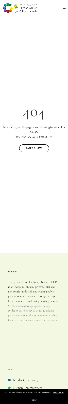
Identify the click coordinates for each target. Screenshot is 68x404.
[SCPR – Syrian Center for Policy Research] (19, 7)
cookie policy (58, 392)
